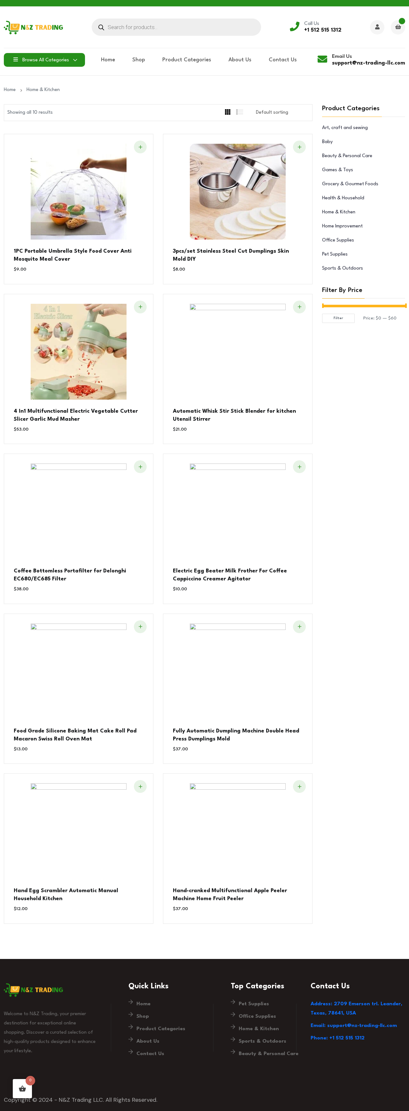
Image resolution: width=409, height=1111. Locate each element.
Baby (327, 142)
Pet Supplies (335, 254)
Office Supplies (338, 240)
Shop (138, 60)
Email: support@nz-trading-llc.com (354, 1025)
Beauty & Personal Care (347, 156)
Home (108, 60)
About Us (239, 60)
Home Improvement (342, 226)
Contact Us (283, 60)
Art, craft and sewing (345, 128)
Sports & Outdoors (342, 268)
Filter (338, 318)
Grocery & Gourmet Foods (350, 184)
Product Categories (186, 60)
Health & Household (343, 198)
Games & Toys (337, 170)
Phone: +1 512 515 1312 (338, 1038)
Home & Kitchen (43, 90)
